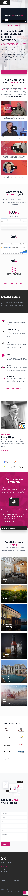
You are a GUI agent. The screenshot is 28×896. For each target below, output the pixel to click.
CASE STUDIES (17, 879)
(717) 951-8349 (4, 869)
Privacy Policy (9, 891)
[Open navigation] (26, 2)
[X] (4, 862)
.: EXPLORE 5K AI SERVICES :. (14, 25)
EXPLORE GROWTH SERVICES (14, 388)
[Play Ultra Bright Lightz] (14, 167)
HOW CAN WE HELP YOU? (14, 765)
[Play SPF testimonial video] (14, 148)
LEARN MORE (5, 450)
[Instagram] (6, 862)
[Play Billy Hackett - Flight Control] (14, 108)
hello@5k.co (4, 871)
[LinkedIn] (11, 862)
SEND (5, 844)
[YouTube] (8, 862)
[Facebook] (1, 862)
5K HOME (3, 879)
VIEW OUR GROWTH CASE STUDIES (14, 283)
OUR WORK (16, 880)
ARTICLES (3, 880)
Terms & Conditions (17, 891)
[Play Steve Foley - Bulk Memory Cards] (14, 128)
